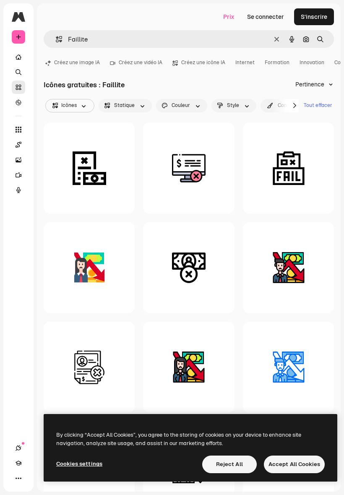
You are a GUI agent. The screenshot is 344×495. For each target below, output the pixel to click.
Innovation (312, 62)
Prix (229, 17)
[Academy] (18, 463)
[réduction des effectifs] (89, 366)
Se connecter (265, 17)
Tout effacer (318, 105)
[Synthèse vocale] (18, 190)
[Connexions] (18, 448)
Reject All (229, 464)
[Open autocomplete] (55, 39)
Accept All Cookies (294, 464)
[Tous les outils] (18, 129)
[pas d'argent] (188, 267)
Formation (277, 62)
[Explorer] (18, 102)
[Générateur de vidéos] (18, 175)
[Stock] (18, 87)
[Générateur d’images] (18, 160)
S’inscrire (314, 17)
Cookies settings (79, 463)
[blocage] (188, 168)
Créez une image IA (77, 62)
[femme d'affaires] (89, 267)
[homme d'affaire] (288, 267)
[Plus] (18, 478)
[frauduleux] (89, 168)
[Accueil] (18, 57)
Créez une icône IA (203, 62)
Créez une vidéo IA (140, 62)
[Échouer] (288, 168)
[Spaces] (18, 144)
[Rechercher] (18, 72)
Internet (245, 62)
